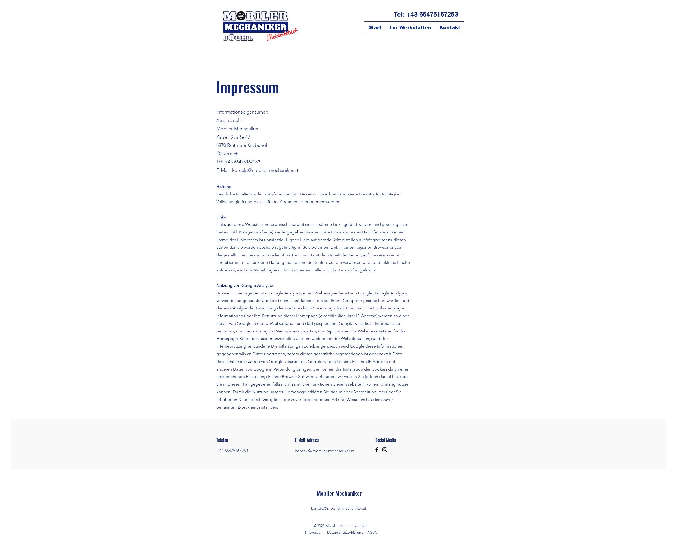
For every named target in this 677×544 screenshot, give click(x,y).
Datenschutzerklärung (345, 532)
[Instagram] (385, 450)
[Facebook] (376, 450)
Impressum (314, 532)
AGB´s (372, 532)
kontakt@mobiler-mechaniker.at (265, 170)
